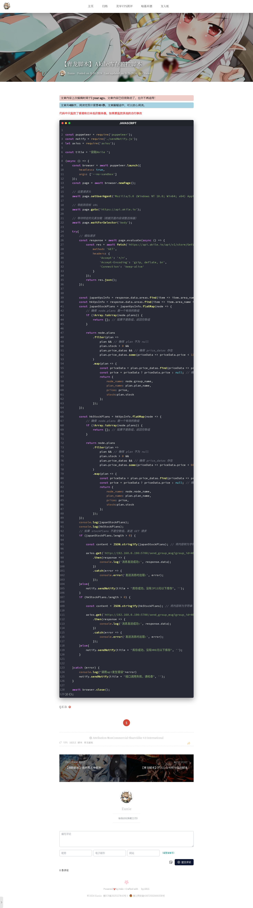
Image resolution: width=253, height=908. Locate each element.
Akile (72, 742)
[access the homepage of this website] (6, 7)
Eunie (71, 73)
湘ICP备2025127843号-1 (115, 895)
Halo (121, 889)
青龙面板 (88, 742)
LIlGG (146, 889)
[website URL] (63, 73)
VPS (65, 742)
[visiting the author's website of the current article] (126, 797)
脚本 (80, 742)
